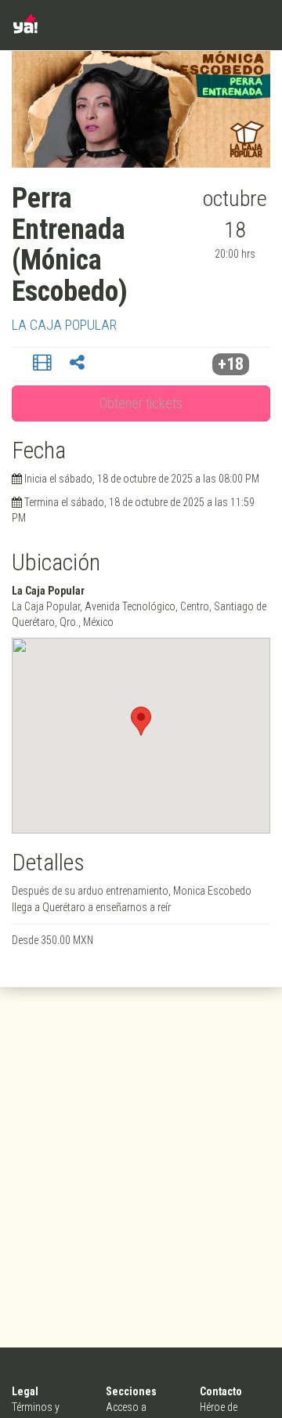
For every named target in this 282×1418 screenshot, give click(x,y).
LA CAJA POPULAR (64, 325)
